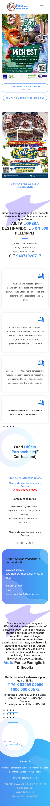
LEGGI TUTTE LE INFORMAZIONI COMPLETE (25, 88)
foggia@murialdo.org (27, 778)
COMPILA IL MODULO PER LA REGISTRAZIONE (25, 185)
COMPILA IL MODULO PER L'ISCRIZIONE (25, 98)
